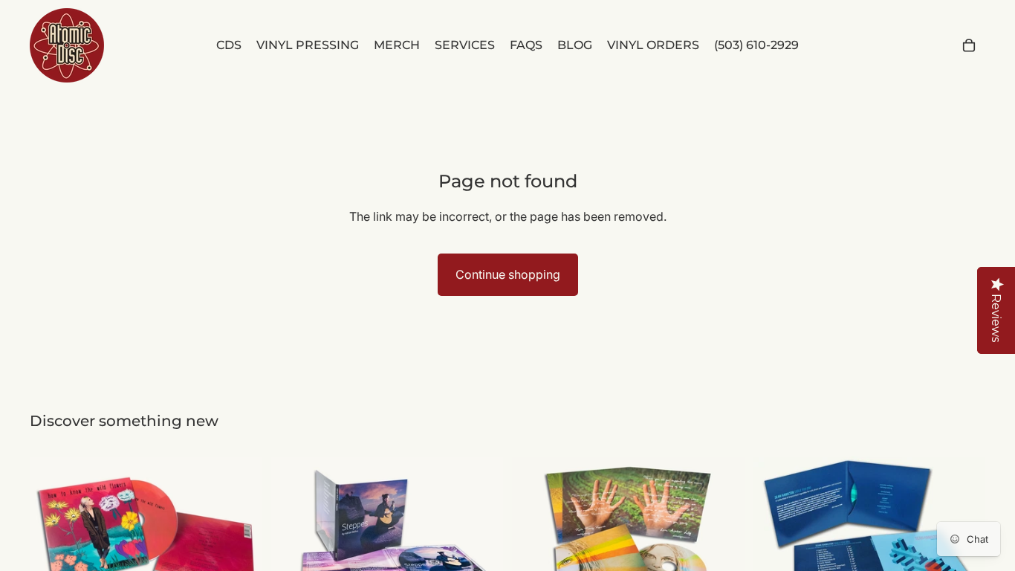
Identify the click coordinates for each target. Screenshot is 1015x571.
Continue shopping (507, 274)
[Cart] (969, 45)
